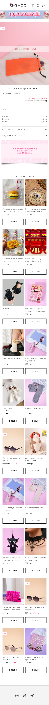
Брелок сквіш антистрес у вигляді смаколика (13, 210)
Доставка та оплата (13, 129)
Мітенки (6, 309)
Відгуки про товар (12, 136)
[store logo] (18, 5)
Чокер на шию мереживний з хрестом (35, 559)
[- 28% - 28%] (35, 604)
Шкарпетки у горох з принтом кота (34, 658)
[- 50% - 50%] (13, 455)
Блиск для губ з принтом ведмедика (35, 359)
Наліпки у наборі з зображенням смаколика (35, 310)
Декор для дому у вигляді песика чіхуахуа (12, 559)
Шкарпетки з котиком (11, 358)
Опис (5, 110)
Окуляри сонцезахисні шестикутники (12, 459)
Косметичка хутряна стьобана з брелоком (11, 608)
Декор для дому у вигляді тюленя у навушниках (34, 460)
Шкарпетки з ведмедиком (8, 409)
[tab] (24, 109)
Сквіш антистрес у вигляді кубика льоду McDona (34, 261)
